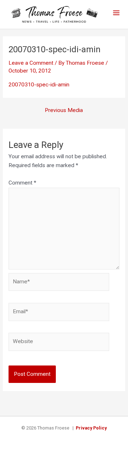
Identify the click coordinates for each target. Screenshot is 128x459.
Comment (22, 183)
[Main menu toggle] (116, 13)
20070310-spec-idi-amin (39, 84)
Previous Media (64, 110)
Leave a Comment (31, 63)
